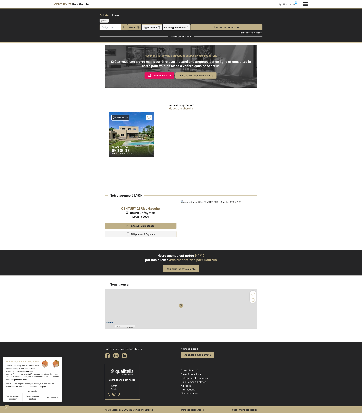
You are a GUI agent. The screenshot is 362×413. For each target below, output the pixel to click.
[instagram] (116, 355)
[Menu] (305, 4)
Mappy (131, 327)
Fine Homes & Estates (193, 381)
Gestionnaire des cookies (244, 409)
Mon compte (289, 4)
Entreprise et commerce (195, 378)
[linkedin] (124, 355)
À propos (186, 385)
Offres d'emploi (189, 370)
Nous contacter (189, 393)
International (188, 389)
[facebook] (107, 355)
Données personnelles (192, 409)
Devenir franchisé (191, 374)
